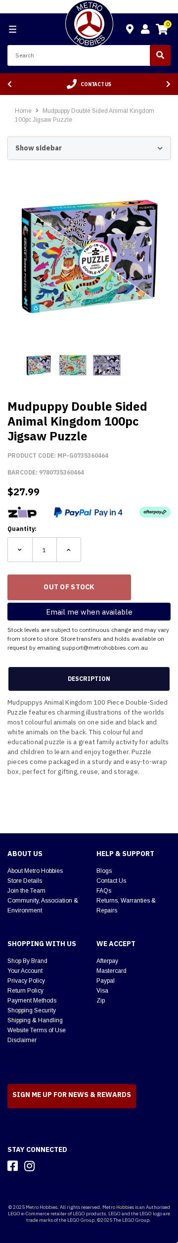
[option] (89, 84)
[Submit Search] (160, 55)
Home (23, 110)
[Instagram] (29, 1166)
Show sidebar (38, 147)
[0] (161, 30)
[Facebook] (12, 1166)
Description (89, 678)
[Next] (168, 84)
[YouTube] (47, 1166)
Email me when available (89, 612)
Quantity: (22, 528)
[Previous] (9, 84)
